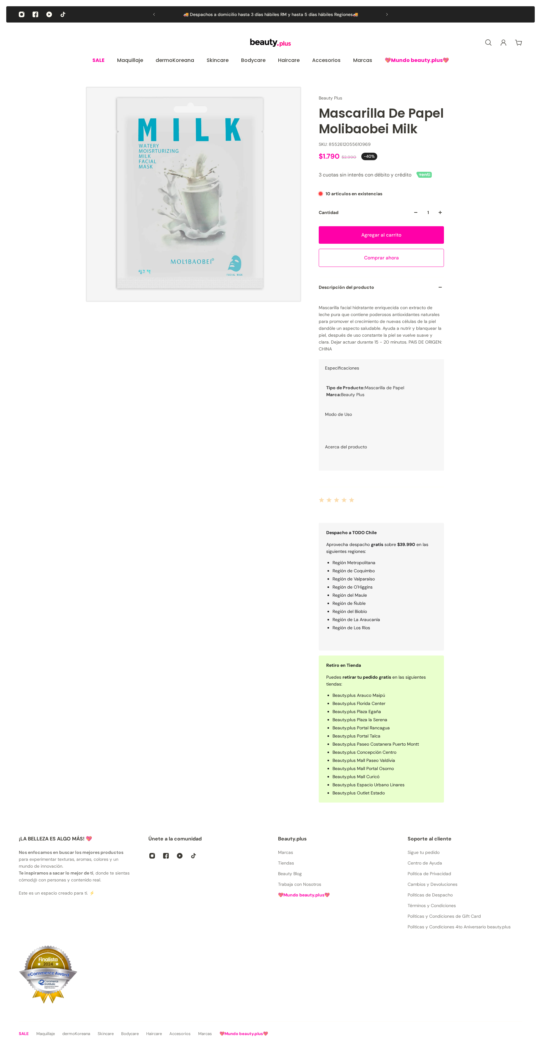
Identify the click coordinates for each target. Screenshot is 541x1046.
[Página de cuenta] (503, 42)
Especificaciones (342, 368)
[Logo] (270, 43)
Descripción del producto (346, 287)
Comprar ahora (381, 258)
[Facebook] (35, 14)
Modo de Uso (338, 414)
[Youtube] (49, 14)
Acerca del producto (346, 447)
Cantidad (328, 212)
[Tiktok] (63, 14)
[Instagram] (21, 14)
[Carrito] (518, 42)
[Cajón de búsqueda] (488, 42)
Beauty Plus (330, 98)
